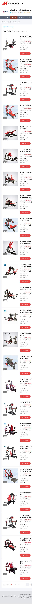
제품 (14, 17)
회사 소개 (21, 17)
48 (18, 584)
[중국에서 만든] (12, 3)
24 (11, 584)
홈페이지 (5, 17)
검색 (29, 17)
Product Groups (9, 27)
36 (15, 584)
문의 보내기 (25, 53)
